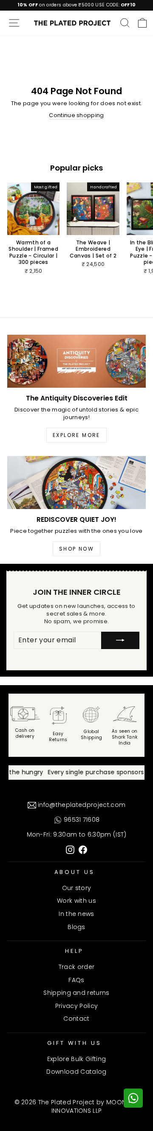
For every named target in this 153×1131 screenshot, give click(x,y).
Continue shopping (76, 115)
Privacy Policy (76, 1006)
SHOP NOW (76, 548)
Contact (76, 1018)
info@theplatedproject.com (80, 805)
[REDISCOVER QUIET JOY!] (76, 482)
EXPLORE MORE (76, 435)
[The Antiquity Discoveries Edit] (76, 361)
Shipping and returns (76, 992)
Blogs (76, 927)
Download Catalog (76, 1071)
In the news (76, 914)
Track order (77, 967)
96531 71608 (81, 819)
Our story (76, 888)
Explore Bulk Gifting (76, 1059)
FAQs (76, 980)
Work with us (76, 900)
